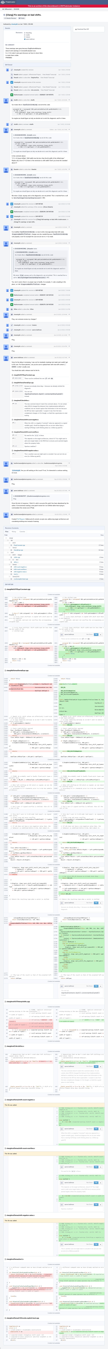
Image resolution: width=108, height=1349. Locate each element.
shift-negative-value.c (20, 572)
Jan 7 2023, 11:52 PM (61, 169)
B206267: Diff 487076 (46, 95)
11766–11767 (19, 386)
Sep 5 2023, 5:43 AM (61, 466)
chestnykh (14, 24)
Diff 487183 (39, 290)
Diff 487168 (39, 204)
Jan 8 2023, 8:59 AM (64, 295)
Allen (15, 309)
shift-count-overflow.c (20, 569)
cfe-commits (35, 90)
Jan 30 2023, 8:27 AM (61, 357)
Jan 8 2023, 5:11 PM (64, 309)
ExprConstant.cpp (19, 545)
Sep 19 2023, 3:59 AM (60, 479)
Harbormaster (18, 95)
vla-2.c (16, 574)
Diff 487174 (39, 216)
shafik (28, 35)
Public (23, 18)
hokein (28, 37)
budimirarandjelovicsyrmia (22, 463)
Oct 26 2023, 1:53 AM (61, 514)
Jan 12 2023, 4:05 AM (64, 325)
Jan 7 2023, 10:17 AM (61, 129)
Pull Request (21, 519)
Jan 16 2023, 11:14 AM (60, 335)
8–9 (16, 446)
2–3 (16, 435)
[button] (96, 634)
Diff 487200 (39, 300)
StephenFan (35, 77)
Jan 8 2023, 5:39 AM (61, 243)
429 (16, 403)
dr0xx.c (16, 562)
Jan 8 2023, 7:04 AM (64, 290)
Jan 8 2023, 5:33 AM (64, 216)
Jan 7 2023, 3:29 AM (64, 95)
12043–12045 (19, 391)
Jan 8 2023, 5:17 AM (64, 204)
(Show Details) (48, 207)
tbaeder (16, 169)
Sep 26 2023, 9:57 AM (60, 490)
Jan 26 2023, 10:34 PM (60, 346)
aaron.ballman (30, 39)
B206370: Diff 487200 (46, 304)
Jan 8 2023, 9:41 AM (64, 304)
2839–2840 (18, 378)
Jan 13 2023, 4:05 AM (64, 330)
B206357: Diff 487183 (46, 295)
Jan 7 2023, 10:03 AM (61, 100)
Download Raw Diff (83, 29)
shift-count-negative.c (20, 567)
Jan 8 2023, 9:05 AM (64, 300)
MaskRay (29, 33)
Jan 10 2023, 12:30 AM (60, 314)
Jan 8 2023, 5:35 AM (61, 227)
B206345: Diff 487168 (46, 211)
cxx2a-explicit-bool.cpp (21, 579)
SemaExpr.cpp (18, 550)
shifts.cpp (17, 557)
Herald (16, 74)
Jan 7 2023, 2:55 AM (64, 70)
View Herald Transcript (49, 74)
